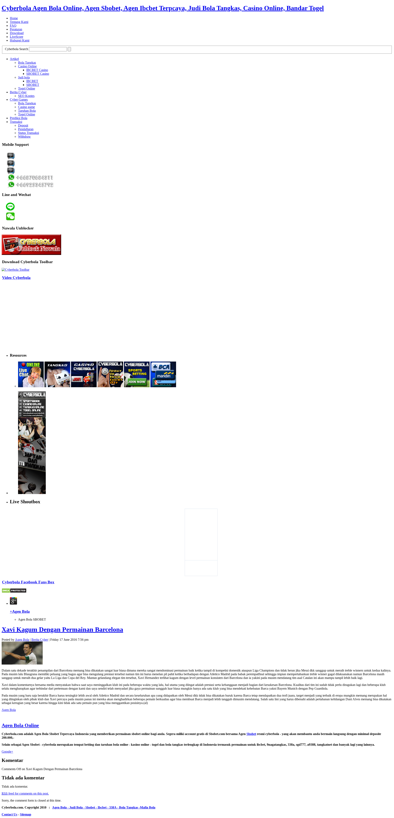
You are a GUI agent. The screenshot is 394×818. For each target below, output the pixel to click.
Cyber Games (19, 99)
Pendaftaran (25, 129)
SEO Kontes (26, 96)
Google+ (7, 751)
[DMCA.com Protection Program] (14, 592)
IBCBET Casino (37, 70)
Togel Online (26, 88)
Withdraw (24, 136)
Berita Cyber (18, 92)
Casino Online (27, 66)
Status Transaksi (28, 133)
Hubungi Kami (19, 40)
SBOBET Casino (37, 73)
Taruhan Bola (27, 110)
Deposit (23, 125)
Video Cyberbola (16, 277)
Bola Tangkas (27, 62)
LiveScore (16, 36)
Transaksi (16, 121)
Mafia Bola (147, 807)
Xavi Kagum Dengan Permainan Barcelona (62, 629)
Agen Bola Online (20, 725)
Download (17, 33)
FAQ (13, 25)
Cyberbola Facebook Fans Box (28, 582)
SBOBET (32, 84)
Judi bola (24, 77)
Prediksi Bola (18, 118)
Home (14, 18)
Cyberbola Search (16, 49)
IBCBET (32, 81)
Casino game (26, 107)
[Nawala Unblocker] (31, 254)
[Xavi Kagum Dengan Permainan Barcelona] (22, 663)
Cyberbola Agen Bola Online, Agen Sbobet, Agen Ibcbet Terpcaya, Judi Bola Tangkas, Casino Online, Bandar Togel (163, 8)
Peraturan (16, 29)
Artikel (14, 59)
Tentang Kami (19, 22)
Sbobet (251, 734)
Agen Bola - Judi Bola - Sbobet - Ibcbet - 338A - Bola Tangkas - (96, 807)
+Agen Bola (20, 611)
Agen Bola (22, 639)
